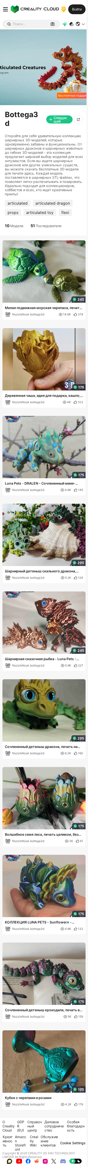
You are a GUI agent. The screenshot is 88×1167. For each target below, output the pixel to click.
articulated (18, 203)
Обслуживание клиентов (49, 1141)
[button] (81, 24)
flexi (65, 212)
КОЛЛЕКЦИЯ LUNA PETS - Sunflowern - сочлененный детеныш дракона (38, 922)
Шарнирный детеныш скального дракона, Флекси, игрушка (40, 571)
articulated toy (40, 212)
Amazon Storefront (20, 1143)
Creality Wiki (34, 1141)
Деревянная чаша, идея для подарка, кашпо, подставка (42, 395)
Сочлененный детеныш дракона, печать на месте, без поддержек (41, 747)
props (13, 212)
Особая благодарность (76, 1126)
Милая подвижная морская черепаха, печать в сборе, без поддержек (43, 308)
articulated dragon (52, 203)
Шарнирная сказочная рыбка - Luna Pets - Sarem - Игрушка (40, 659)
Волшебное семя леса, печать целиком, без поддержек (41, 834)
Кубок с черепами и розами (28, 1098)
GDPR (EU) (20, 1126)
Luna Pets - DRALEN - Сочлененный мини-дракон (40, 483)
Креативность (7, 1141)
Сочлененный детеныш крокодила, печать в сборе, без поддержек (42, 1010)
